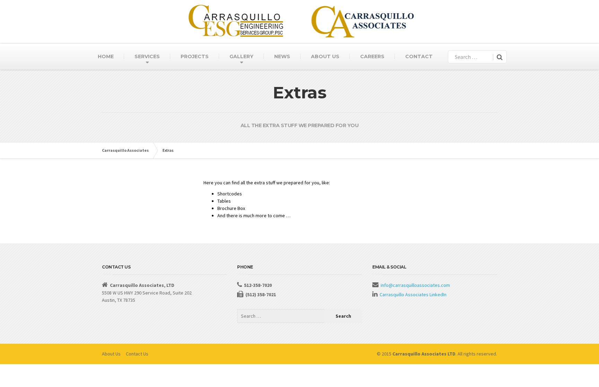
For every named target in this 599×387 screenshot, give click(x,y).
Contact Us (137, 354)
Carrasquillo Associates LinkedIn (413, 294)
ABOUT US (325, 56)
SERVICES (147, 56)
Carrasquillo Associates (125, 150)
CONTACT (419, 56)
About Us (111, 354)
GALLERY (241, 56)
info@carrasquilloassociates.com (415, 285)
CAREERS (372, 56)
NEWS (282, 56)
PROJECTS (195, 56)
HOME (106, 56)
